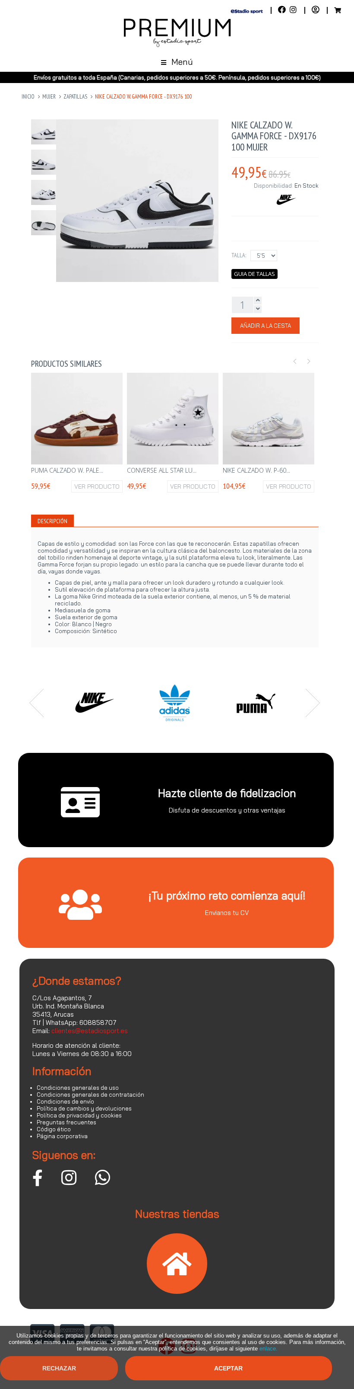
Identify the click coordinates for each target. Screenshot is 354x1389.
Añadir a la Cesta (265, 325)
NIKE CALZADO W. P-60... (256, 470)
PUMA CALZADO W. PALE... (67, 470)
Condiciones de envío (65, 1101)
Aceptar (228, 1368)
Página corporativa (62, 1136)
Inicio (28, 96)
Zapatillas (75, 96)
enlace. (268, 1348)
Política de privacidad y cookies (79, 1115)
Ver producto (97, 486)
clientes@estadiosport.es (89, 1031)
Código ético (54, 1129)
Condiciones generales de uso (78, 1087)
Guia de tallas (254, 274)
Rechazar (59, 1368)
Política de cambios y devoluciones (84, 1108)
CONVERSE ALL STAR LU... (161, 470)
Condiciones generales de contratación (90, 1094)
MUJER (49, 96)
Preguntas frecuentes (66, 1122)
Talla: (238, 255)
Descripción (52, 521)
